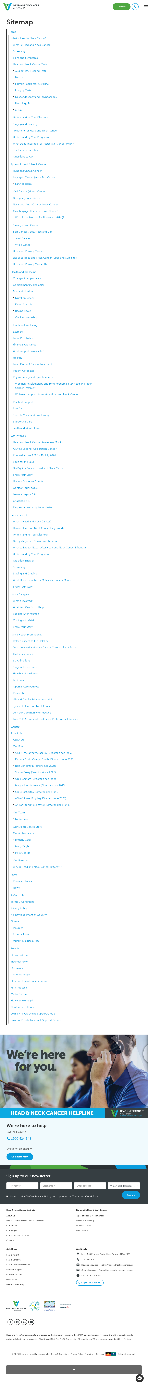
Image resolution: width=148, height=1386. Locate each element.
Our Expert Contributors (27, 826)
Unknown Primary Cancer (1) (30, 264)
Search (15, 948)
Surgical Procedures (25, 667)
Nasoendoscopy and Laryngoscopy (36, 97)
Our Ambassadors (23, 833)
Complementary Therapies (28, 284)
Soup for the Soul (23, 461)
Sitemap (15, 921)
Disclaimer (17, 968)
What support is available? (28, 351)
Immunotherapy (20, 974)
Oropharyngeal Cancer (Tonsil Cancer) (35, 211)
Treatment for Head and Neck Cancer (35, 130)
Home (12, 31)
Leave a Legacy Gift (24, 494)
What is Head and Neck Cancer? (32, 521)
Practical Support (23, 402)
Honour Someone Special (28, 481)
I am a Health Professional (26, 634)
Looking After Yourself (26, 613)
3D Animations (21, 660)
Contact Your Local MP (26, 487)
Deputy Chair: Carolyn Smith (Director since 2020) (44, 759)
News (14, 874)
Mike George (22, 852)
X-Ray (18, 110)
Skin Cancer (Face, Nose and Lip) (32, 231)
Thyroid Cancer (22, 244)
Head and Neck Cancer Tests (30, 64)
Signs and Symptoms (25, 57)
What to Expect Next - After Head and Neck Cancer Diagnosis (49, 547)
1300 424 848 (87, 1259)
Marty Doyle (22, 846)
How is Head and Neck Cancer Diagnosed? (38, 528)
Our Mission (11, 1225)
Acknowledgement (126, 1354)
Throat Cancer (21, 238)
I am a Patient (19, 515)
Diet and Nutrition (23, 291)
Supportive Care (22, 421)
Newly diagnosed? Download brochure (36, 541)
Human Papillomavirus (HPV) (32, 83)
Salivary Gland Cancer (26, 225)
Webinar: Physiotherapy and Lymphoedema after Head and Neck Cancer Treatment (53, 386)
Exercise (18, 331)
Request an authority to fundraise (32, 507)
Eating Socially (23, 304)
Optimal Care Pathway (26, 686)
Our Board (19, 746)
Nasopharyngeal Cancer (27, 198)
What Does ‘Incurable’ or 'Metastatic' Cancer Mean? (43, 143)
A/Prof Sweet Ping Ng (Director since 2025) (40, 798)
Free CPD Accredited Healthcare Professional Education (46, 719)
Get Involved (18, 435)
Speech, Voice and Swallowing (31, 415)
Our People (11, 1230)
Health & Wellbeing (85, 1221)
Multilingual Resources (26, 940)
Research (18, 693)
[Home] (17, 1306)
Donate (122, 6)
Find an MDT (20, 680)
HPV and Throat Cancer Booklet (30, 981)
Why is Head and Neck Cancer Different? (37, 867)
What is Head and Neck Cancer (31, 44)
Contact (15, 726)
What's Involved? (23, 600)
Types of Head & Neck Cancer (29, 164)
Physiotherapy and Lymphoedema (33, 377)
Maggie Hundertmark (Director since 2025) (40, 785)
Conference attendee (23, 1007)
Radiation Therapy (23, 560)
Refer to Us (17, 895)
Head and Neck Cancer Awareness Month (38, 442)
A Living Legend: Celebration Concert (35, 448)
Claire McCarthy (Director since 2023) (37, 792)
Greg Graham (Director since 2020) (36, 778)
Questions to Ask (23, 156)
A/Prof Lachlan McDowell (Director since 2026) (42, 804)
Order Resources (23, 654)
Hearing (17, 357)
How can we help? (22, 1000)
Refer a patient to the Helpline (31, 641)
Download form (20, 955)
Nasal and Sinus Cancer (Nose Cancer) (36, 204)
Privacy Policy (19, 908)
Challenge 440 (21, 501)
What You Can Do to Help (28, 607)
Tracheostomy (19, 961)
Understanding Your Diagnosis (31, 117)
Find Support (82, 1230)
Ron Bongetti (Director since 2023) (35, 765)
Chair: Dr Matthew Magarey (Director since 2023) (43, 752)
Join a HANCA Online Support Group (33, 1013)
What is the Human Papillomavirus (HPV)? (39, 217)
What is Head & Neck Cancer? (29, 38)
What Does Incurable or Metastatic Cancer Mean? (42, 580)
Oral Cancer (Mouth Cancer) (29, 191)
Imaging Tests (23, 90)
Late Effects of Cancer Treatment (32, 364)
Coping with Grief (23, 620)
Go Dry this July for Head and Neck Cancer (38, 468)
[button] (74, 1369)
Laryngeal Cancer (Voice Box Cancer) (35, 177)
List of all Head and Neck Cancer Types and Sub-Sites (45, 257)
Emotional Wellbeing (25, 325)
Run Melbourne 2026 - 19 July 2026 (34, 455)
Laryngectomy (23, 183)
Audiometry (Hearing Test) (30, 70)
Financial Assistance (24, 344)
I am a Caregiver (20, 594)
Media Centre (19, 994)
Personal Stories (22, 881)
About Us (16, 733)
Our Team (19, 812)
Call (135, 6)
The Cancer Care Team (26, 150)
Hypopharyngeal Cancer (27, 170)
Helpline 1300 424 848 (91, 1283)
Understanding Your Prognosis (31, 137)
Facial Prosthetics (23, 338)
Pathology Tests (24, 103)
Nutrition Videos (24, 298)
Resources (17, 928)
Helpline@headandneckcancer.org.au (116, 1265)
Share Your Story (23, 474)
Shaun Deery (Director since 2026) (35, 772)
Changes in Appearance (27, 278)
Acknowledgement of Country (29, 914)
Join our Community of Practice (32, 712)
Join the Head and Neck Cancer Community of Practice (46, 647)
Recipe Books (23, 311)
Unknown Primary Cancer (28, 251)
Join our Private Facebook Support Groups (36, 1020)
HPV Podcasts (19, 987)
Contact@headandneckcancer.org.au (116, 1270)
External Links (21, 934)
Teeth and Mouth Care (26, 428)
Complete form (19, 1156)
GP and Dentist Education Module (33, 699)
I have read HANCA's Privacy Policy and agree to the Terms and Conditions (55, 1196)
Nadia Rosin (22, 819)
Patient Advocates (23, 370)
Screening (19, 51)
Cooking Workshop (26, 317)
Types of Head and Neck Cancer (32, 706)
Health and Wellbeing (23, 272)
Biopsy (19, 77)
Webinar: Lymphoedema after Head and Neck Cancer (47, 394)
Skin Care (18, 408)
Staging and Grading (25, 124)
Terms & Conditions (22, 901)
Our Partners (20, 860)
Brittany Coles (23, 839)
